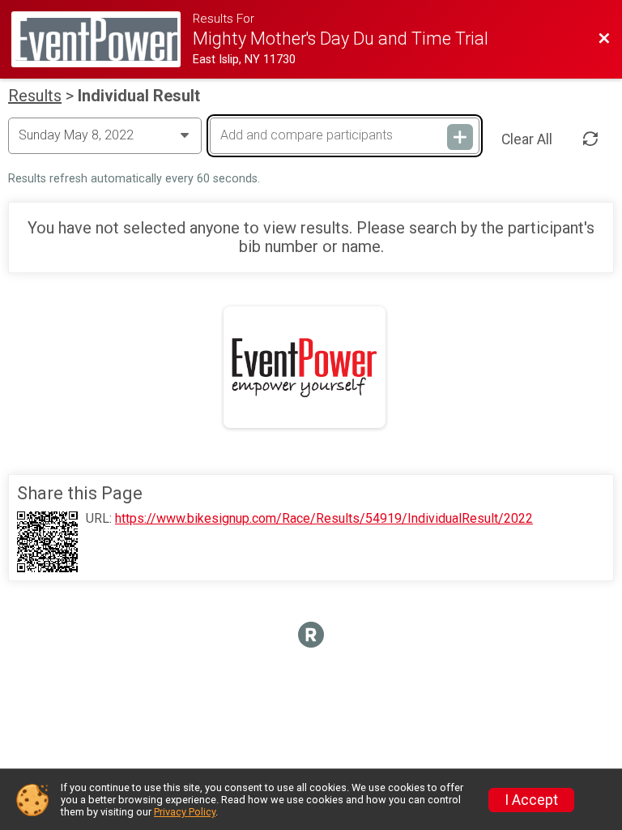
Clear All (526, 139)
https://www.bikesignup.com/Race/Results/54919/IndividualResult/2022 (324, 518)
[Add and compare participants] (460, 137)
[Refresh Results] (590, 139)
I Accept (531, 800)
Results (35, 95)
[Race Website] (102, 39)
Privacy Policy (184, 812)
